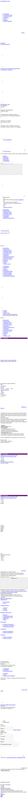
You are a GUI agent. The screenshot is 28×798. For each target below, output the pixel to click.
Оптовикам (6, 17)
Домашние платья (7, 212)
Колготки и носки (7, 259)
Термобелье (6, 216)
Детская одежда (7, 263)
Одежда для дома (7, 638)
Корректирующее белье (8, 218)
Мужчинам (5, 158)
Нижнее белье (6, 210)
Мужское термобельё (8, 631)
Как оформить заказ (7, 15)
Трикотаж (5, 260)
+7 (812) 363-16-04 (5, 230)
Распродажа (6, 159)
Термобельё (3, 629)
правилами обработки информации (15, 757)
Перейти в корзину (7, 207)
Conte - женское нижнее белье (10, 314)
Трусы (4, 603)
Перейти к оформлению (6, 598)
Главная (5, 310)
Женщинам (5, 157)
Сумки (4, 262)
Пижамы (5, 610)
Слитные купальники (8, 624)
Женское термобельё (8, 632)
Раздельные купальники (8, 625)
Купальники (6, 215)
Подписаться (14, 578)
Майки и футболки (7, 637)
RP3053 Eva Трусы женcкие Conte (8, 456)
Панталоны (6, 618)
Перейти (3, 460)
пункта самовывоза (18, 199)
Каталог (5, 156)
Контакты (5, 19)
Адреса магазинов (7, 274)
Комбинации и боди (8, 617)
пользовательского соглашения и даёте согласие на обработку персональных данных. (14, 592)
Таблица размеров (7, 21)
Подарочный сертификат (9, 276)
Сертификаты (6, 160)
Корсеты (5, 614)
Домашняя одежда (7, 213)
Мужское (5, 261)
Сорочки (5, 607)
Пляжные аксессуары (8, 626)
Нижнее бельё (4, 599)
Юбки (4, 619)
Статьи (5, 18)
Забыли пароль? (17, 729)
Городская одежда (7, 214)
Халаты (5, 609)
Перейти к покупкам (5, 788)
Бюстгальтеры (6, 602)
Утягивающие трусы (8, 616)
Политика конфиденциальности (8, 704)
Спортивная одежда (8, 257)
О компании (6, 13)
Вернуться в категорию (8, 461)
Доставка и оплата (7, 16)
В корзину (23, 570)
